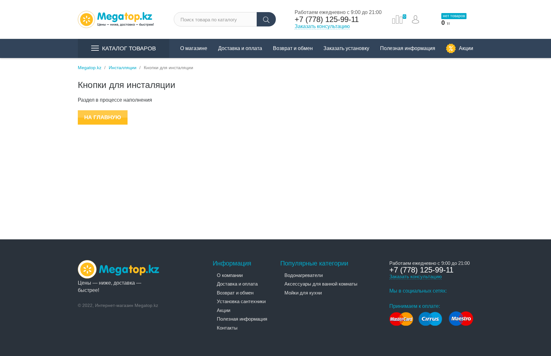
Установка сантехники (241, 301)
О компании (230, 275)
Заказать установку (346, 48)
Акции (466, 48)
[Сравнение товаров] (397, 19)
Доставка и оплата (240, 48)
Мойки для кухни (303, 292)
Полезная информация (407, 48)
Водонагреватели (303, 275)
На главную (102, 117)
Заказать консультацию (322, 26)
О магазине (193, 48)
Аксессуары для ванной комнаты (320, 284)
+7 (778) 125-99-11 (327, 19)
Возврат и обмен (293, 48)
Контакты (227, 328)
